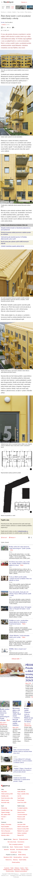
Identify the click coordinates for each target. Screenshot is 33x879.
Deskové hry (9, 859)
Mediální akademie (8, 869)
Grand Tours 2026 (21, 802)
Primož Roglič (20, 800)
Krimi (10, 567)
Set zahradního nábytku (22, 849)
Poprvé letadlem (5, 826)
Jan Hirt (19, 796)
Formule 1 (3, 816)
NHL (2, 818)
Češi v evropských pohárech (16, 844)
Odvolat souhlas (10, 871)
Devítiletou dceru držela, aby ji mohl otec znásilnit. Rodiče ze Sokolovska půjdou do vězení (19, 563)
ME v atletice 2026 (5, 814)
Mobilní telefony (22, 854)
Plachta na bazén (18, 847)
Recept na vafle (21, 816)
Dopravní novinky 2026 (23, 828)
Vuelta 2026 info (21, 791)
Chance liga (4, 808)
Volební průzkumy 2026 (7, 793)
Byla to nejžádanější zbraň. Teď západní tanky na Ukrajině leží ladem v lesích (20, 608)
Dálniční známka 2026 (22, 826)
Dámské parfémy (18, 857)
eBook (4, 27)
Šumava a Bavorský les (7, 828)
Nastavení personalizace (21, 871)
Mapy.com (15, 839)
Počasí (10, 552)
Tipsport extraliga (5, 812)
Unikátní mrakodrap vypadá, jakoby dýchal (12, 246)
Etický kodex (17, 869)
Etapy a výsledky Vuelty (23, 793)
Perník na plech (21, 818)
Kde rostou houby (12, 841)
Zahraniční (11, 610)
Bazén (11, 847)
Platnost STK (20, 835)
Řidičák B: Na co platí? (22, 831)
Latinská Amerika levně (6, 833)
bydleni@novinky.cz (23, 531)
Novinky (3, 22)
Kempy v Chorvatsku (6, 824)
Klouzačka (12, 849)
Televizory (15, 859)
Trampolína (27, 847)
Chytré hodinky (22, 859)
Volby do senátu (5, 800)
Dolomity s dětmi (5, 835)
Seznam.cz (24, 2)
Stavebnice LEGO (8, 857)
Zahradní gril (14, 852)
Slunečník (6, 849)
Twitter (12, 868)
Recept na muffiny (21, 810)
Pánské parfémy (16, 862)
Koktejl (10, 625)
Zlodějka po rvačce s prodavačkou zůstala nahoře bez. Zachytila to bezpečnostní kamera (18, 622)
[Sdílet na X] (31, 537)
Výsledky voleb (4, 796)
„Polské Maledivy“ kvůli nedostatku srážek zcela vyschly (19, 636)
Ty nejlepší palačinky (22, 808)
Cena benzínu (20, 841)
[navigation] (2, 2)
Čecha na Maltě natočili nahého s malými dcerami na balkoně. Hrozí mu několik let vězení (20, 578)
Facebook (6, 868)
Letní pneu (25, 857)
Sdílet (10, 27)
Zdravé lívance (21, 812)
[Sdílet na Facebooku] (29, 537)
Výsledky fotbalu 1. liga (6, 810)
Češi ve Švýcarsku (5, 831)
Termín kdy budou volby (7, 798)
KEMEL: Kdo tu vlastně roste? (17, 649)
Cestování (11, 639)
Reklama (17, 868)
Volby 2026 (4, 791)
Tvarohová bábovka (22, 814)
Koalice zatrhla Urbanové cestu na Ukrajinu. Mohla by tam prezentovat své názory (28, 715)
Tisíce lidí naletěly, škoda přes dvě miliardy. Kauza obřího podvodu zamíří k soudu (20, 593)
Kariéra (22, 868)
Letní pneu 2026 (21, 824)
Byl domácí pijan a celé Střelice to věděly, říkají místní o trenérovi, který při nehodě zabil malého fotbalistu (17, 716)
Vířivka (19, 852)
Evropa (10, 582)
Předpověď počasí (23, 839)
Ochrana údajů (24, 869)
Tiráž (26, 868)
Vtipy (10, 650)
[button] (16, 59)
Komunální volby (5, 802)
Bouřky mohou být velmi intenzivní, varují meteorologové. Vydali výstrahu (19, 547)
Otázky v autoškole (22, 833)
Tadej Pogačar (20, 798)
